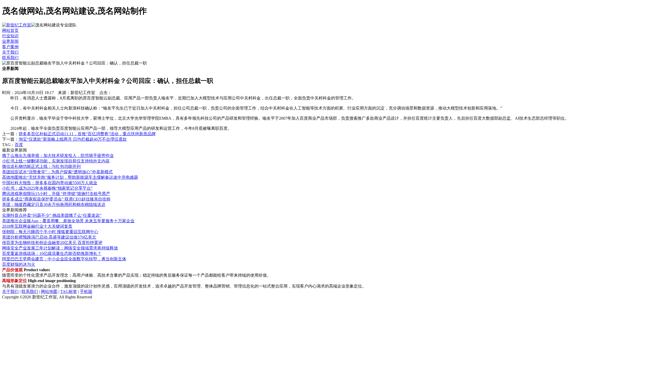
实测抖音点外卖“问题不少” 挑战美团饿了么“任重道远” (51, 215)
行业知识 (10, 36)
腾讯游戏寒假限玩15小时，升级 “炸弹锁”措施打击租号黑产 (56, 193)
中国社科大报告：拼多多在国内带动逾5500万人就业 (49, 183)
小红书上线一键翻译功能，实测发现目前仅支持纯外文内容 (56, 161)
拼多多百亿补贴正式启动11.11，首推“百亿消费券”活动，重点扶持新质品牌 (87, 134)
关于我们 (10, 52)
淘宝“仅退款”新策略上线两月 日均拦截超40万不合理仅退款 (73, 139)
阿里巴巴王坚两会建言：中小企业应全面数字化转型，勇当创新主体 (64, 259)
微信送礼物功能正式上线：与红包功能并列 (41, 166)
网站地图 (49, 291)
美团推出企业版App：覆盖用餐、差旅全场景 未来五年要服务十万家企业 (68, 221)
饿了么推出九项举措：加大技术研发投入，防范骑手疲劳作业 (58, 155)
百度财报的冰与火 (18, 264)
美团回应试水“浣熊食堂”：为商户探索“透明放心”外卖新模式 (57, 172)
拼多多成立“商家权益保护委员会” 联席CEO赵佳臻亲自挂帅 (56, 199)
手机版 (86, 291)
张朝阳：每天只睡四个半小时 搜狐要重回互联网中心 (50, 231)
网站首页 (10, 30)
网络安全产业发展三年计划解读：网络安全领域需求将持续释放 (60, 248)
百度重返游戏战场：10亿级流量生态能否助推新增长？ (51, 253)
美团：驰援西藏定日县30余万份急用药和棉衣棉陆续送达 (54, 204)
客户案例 (10, 47)
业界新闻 (10, 41)
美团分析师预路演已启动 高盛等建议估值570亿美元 (49, 237)
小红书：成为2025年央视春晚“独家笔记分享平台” (47, 188)
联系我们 (10, 57)
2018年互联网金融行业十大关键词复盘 (37, 226)
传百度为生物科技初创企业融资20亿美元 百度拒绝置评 (52, 242)
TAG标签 (68, 291)
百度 (19, 144)
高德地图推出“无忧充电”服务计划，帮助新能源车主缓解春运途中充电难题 (70, 177)
